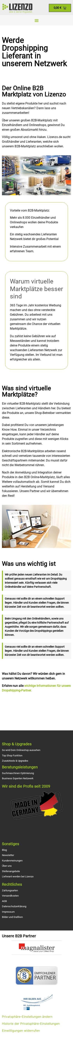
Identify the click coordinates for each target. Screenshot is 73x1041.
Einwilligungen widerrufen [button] (21, 1030)
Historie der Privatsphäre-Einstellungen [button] (31, 1023)
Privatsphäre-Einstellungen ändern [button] (27, 1017)
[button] (36, 20)
